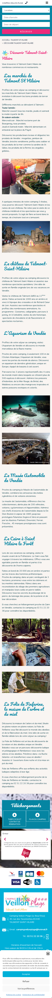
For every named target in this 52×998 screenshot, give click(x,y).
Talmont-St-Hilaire (19, 40)
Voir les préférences (26, 988)
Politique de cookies (13, 995)
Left (5, 838)
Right (47, 839)
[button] (48, 953)
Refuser (26, 981)
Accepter (26, 974)
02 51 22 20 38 (35, 936)
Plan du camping (37, 819)
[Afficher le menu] (47, 3)
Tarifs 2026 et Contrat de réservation (14, 821)
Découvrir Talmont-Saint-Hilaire (18, 43)
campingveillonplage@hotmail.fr (31, 929)
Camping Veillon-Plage (12, 2)
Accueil (5, 40)
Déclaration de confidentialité (33, 995)
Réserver (26, 31)
